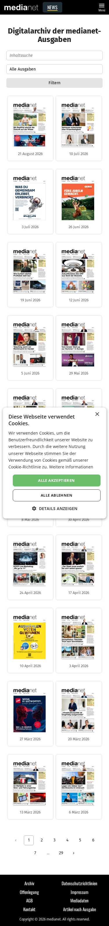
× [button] (97, 414)
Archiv (29, 883)
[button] (54, 508)
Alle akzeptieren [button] (56, 480)
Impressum (79, 892)
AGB (29, 900)
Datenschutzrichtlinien (79, 883)
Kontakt (29, 909)
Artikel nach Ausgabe (79, 909)
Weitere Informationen (71, 467)
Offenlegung (29, 892)
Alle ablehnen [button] (56, 495)
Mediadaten (79, 900)
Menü (101, 6)
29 (61, 853)
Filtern (54, 82)
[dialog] (54, 463)
